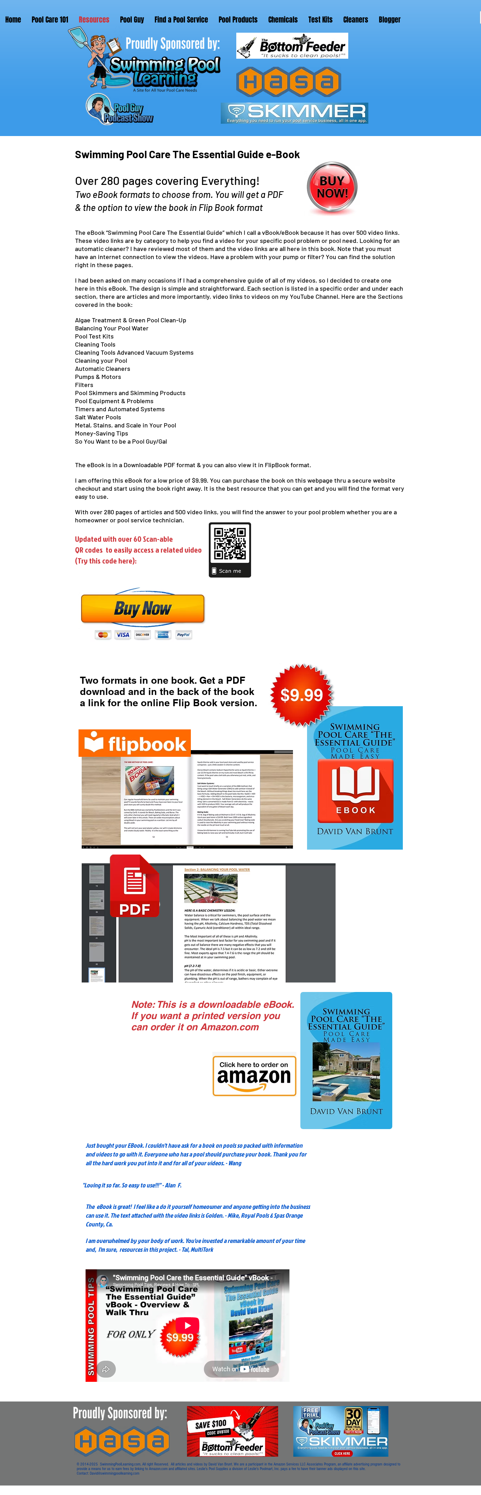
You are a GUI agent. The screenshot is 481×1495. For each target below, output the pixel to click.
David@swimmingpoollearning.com (114, 1473)
